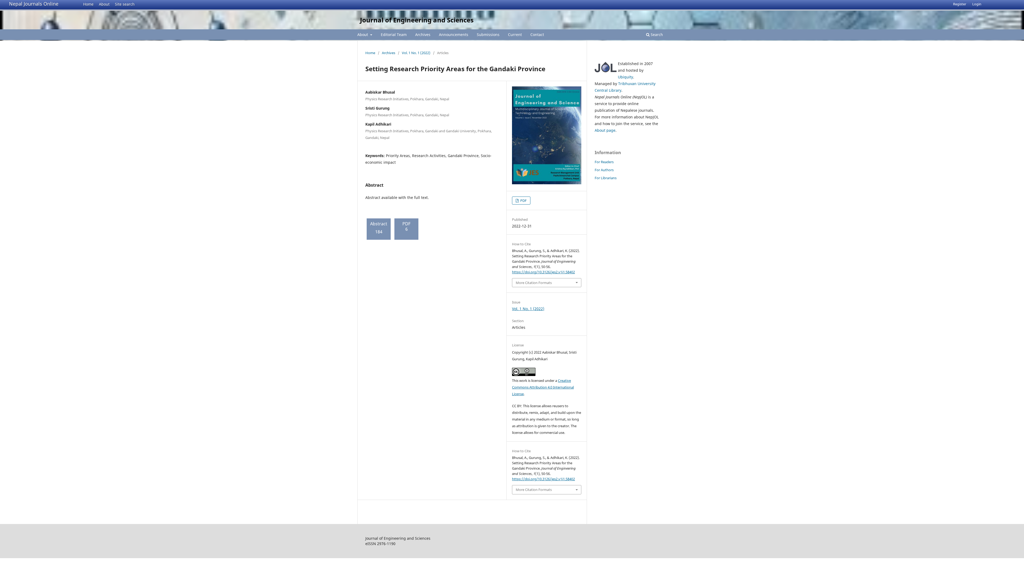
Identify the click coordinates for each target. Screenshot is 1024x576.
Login (976, 4)
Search (656, 34)
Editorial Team (394, 34)
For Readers (604, 161)
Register (959, 4)
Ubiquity (625, 76)
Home (88, 4)
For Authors (604, 169)
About (104, 4)
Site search (125, 4)
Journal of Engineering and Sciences (417, 19)
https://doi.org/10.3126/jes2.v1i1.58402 (543, 272)
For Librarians (606, 177)
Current (515, 34)
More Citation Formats (534, 282)
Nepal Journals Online (33, 4)
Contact (537, 34)
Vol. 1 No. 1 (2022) (416, 52)
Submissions (488, 34)
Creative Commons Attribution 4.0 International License (543, 387)
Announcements (453, 34)
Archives (422, 34)
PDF (523, 200)
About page (605, 130)
